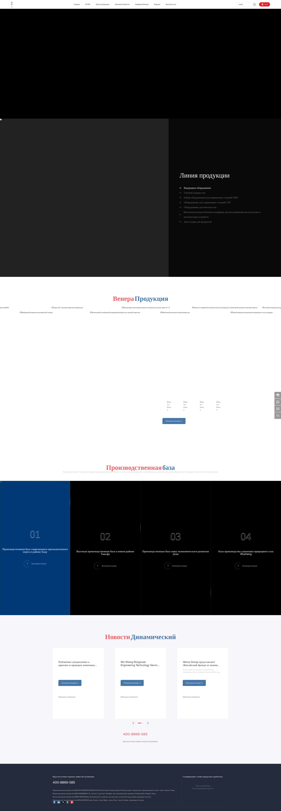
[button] (133, 742)
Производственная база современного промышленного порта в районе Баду (35, 559)
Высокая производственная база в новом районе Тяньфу (105, 561)
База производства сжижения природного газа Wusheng (245, 561)
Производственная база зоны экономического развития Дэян (175, 561)
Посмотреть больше (39, 570)
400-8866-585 (135, 761)
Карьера (194, 761)
